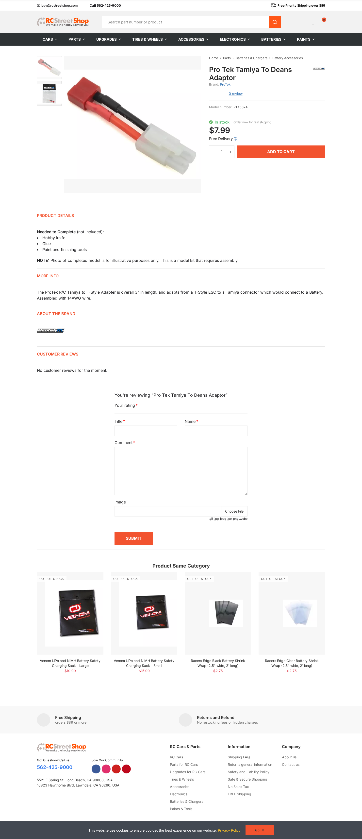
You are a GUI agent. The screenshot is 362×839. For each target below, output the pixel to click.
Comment (123, 442)
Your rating (125, 405)
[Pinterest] (126, 769)
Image (120, 502)
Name (190, 421)
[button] (57, 5)
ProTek (225, 84)
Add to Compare (91, 580)
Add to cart (281, 151)
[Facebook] (96, 769)
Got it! (259, 830)
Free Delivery (221, 138)
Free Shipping (68, 717)
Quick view (91, 590)
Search (275, 22)
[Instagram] (106, 769)
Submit (134, 538)
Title (118, 421)
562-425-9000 (54, 767)
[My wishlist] (313, 22)
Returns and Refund (215, 717)
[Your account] (305, 22)
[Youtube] (116, 769)
